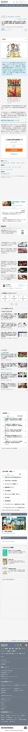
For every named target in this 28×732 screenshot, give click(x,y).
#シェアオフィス (15, 167)
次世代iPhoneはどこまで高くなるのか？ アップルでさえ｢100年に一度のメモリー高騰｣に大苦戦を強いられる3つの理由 (9, 356)
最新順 (6, 5)
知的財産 (2, 719)
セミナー (3, 651)
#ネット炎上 (8, 541)
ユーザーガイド (4, 707)
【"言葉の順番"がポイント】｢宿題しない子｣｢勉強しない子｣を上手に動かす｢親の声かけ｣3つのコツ (9, 244)
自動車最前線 (8, 500)
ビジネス (3, 16)
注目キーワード (6, 537)
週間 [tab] (20, 474)
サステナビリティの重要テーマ (11, 483)
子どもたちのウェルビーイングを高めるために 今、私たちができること (15, 507)
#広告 (3, 541)
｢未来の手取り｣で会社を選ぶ (11, 480)
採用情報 (8, 715)
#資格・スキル (19, 162)
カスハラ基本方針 (4, 721)
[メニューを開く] (26, 2)
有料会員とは (14, 154)
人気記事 (4, 413)
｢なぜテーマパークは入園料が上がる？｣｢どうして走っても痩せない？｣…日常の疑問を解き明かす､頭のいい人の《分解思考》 (8, 277)
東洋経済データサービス (6, 688)
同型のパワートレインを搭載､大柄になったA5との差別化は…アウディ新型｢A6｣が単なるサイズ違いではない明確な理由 (9, 270)
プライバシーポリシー (18, 717)
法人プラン (3, 704)
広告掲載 (23, 715)
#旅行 (13, 541)
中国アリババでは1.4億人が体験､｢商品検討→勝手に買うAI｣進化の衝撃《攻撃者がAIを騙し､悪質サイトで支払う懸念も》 (9, 365)
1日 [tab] (8, 474)
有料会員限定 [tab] (20, 415)
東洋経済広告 (3, 690)
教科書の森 (3, 692)
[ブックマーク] (25, 29)
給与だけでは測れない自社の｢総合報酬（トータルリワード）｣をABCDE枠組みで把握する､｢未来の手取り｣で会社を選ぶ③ (9, 376)
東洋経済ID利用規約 (22, 719)
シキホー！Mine (4, 678)
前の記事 (19, 19)
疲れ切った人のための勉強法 (14, 550)
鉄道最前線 (3, 664)
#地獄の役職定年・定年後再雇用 (13, 16)
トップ (2, 5)
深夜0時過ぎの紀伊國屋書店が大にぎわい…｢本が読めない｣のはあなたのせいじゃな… (14, 437)
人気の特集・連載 (7, 471)
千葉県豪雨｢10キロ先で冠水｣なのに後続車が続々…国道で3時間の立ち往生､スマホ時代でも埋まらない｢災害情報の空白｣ (9, 263)
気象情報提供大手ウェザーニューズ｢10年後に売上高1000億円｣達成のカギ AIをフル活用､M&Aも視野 (9, 232)
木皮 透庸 (2, 28)
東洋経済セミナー (17, 688)
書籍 (14, 651)
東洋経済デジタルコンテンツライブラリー (9, 676)
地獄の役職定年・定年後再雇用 (18, 202)
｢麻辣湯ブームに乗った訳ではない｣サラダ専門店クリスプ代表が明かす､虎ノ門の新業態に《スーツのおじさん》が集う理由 (9, 385)
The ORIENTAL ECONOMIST (7, 670)
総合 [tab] (8, 415)
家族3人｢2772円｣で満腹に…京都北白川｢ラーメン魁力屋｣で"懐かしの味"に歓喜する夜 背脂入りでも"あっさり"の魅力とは (9, 251)
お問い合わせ (12, 721)
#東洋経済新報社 (4, 173)
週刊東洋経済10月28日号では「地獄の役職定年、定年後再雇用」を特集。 (14, 69)
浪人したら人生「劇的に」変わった (12, 494)
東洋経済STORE (4, 674)
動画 (21, 5)
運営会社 (2, 715)
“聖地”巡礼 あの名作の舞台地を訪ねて (13, 477)
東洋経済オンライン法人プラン (7, 685)
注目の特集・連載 (6, 514)
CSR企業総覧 (8, 490)
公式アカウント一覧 (15, 715)
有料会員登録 (14, 150)
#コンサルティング (5, 167)
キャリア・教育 (18, 653)
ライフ (23, 653)
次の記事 (24, 19)
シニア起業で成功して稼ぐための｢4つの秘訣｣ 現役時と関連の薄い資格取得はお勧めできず (14, 23)
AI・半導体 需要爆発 (7, 531)
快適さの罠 (10, 559)
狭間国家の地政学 (12, 568)
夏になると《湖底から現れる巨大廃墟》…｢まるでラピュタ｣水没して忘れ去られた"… (14, 431)
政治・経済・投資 (10, 653)
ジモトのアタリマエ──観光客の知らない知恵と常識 (15, 504)
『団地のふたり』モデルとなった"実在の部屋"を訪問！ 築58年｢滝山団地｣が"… (13, 442)
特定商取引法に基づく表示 (11, 719)
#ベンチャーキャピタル (5, 169)
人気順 (17, 5)
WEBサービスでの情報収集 (6, 717)
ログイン (14, 146)
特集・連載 (12, 5)
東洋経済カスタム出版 (18, 690)
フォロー (9, 29)
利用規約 (2, 708)
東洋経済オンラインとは (6, 699)
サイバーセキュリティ (5, 662)
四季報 (8, 651)
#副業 (12, 162)
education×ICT (4, 660)
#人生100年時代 (4, 162)
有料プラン (3, 703)
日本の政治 (7, 497)
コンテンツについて (5, 700)
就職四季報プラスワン (9, 487)
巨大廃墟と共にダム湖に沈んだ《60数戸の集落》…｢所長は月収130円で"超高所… (14, 419)
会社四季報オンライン (5, 672)
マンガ (25, 5)
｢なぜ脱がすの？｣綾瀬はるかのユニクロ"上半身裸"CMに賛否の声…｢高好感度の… (13, 425)
